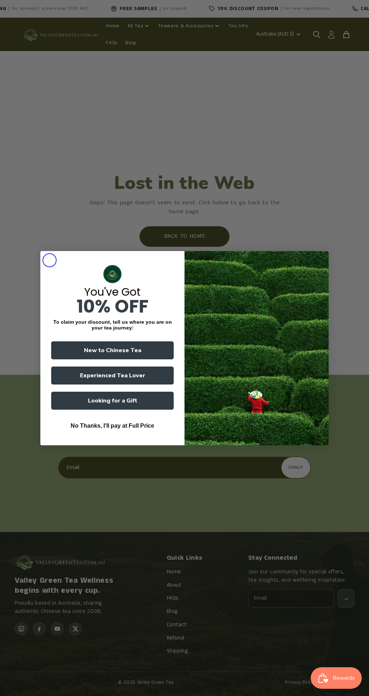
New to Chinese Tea (112, 350)
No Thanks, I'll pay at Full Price (112, 426)
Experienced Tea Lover (112, 375)
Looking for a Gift (112, 401)
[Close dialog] (49, 260)
